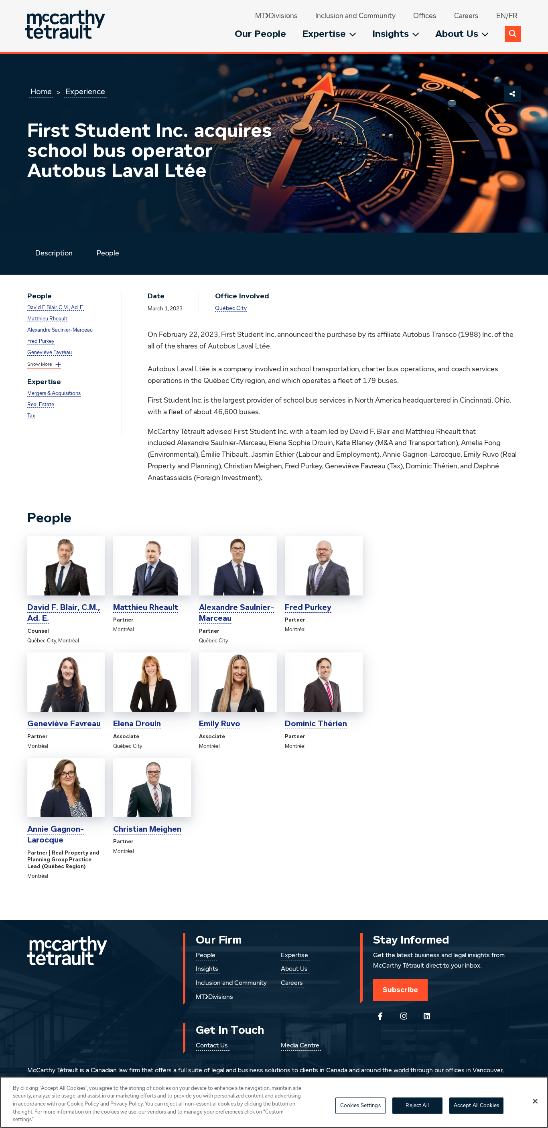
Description (54, 253)
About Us (456, 34)
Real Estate (40, 404)
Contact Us (212, 1046)
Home (41, 92)
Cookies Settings (360, 1105)
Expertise (324, 34)
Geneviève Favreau (49, 352)
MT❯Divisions (276, 16)
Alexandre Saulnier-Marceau (60, 330)
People (108, 253)
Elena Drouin (137, 724)
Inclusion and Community (355, 16)
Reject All (417, 1105)
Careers (466, 16)
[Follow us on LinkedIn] (427, 1016)
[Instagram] (403, 1016)
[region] (274, 1102)
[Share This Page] (512, 94)
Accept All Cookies (476, 1105)
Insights (390, 34)
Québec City (231, 308)
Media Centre (300, 1046)
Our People (260, 34)
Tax (31, 416)
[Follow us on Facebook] (380, 1016)
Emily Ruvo (219, 724)
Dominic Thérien (316, 724)
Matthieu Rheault (47, 319)
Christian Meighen (147, 829)
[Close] (535, 1101)
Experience (85, 92)
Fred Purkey (41, 341)
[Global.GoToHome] (66, 26)
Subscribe (400, 989)
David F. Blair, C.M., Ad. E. (55, 307)
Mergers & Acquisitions (54, 393)
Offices (424, 16)
